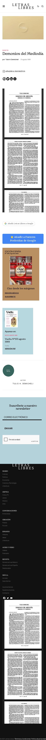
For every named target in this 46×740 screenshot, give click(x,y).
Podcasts (5, 553)
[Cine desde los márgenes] (21, 271)
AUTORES (31, 393)
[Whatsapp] (14, 78)
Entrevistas (6, 514)
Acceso (5, 578)
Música (4, 501)
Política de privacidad (38, 739)
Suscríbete (10, 296)
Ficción (4, 526)
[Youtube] (11, 598)
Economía (5, 480)
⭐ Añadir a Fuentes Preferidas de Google (23, 239)
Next (36, 274)
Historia (5, 534)
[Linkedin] (11, 78)
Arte (3, 504)
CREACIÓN (6, 520)
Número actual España (10, 565)
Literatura (5, 486)
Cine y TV (5, 495)
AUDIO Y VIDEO (8, 547)
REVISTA (5, 559)
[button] (4, 6)
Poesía (4, 523)
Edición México (12, 293)
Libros (4, 498)
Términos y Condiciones (23, 739)
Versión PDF (10, 348)
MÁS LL (5, 575)
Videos (4, 550)
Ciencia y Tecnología (9, 483)
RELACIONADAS (10, 393)
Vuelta (5, 50)
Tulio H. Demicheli (23, 384)
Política (5, 477)
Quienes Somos (7, 587)
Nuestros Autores (8, 590)
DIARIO (5, 471)
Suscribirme (6, 581)
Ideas (4, 537)
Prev (6, 274)
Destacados (6, 568)
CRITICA (5, 492)
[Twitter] (7, 78)
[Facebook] (4, 78)
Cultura (5, 474)
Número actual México (10, 562)
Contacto (5, 593)
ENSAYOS (6, 531)
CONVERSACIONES (9, 511)
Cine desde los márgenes (21, 288)
